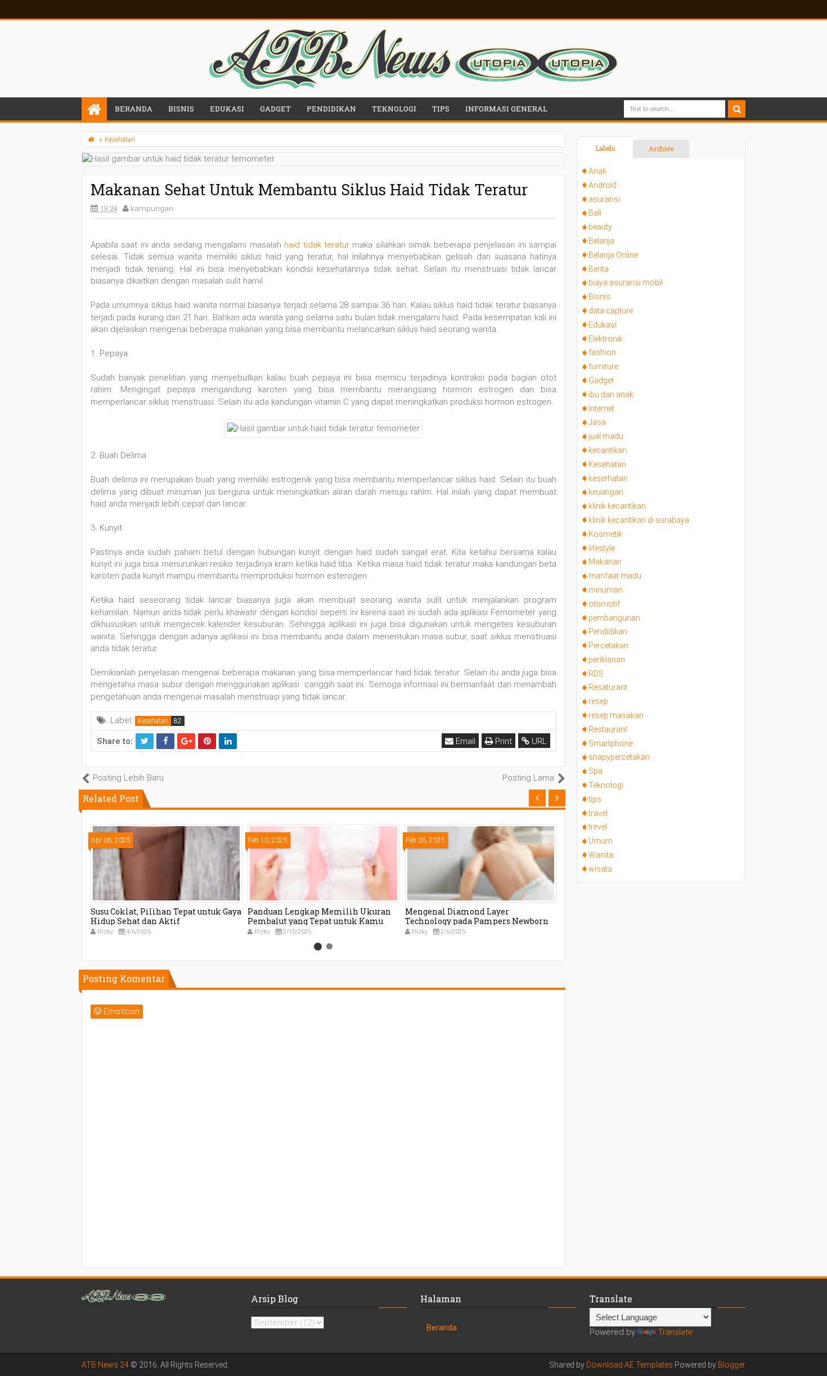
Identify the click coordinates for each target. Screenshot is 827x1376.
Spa (595, 771)
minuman (605, 589)
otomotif (604, 603)
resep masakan (616, 715)
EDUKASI (227, 109)
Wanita (600, 854)
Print (502, 741)
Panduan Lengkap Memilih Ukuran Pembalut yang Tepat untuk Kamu (319, 916)
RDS (596, 673)
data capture (610, 310)
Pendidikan (607, 631)
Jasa (597, 422)
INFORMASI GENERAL (506, 109)
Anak (597, 171)
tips (594, 799)
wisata (600, 868)
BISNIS (181, 109)
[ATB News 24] (94, 110)
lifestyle (601, 548)
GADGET (275, 109)
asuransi (604, 199)
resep (598, 701)
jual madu (605, 436)
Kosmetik (605, 534)
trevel (597, 826)
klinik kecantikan (617, 505)
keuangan (605, 491)
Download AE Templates (629, 1364)
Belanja (601, 240)
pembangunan (614, 617)
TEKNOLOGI (394, 109)
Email (464, 741)
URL (538, 741)
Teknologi (605, 785)
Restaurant (607, 729)
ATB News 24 (105, 1364)
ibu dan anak (610, 394)
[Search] (736, 109)
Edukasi (602, 324)
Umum (600, 840)
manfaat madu (614, 575)
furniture (603, 366)
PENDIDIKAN (331, 109)
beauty (600, 226)
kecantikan (607, 450)
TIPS (441, 109)
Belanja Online (613, 254)
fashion (602, 352)
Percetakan (608, 645)
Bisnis (599, 296)
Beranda (133, 109)
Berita (598, 269)
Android (602, 185)
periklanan (606, 659)
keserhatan (608, 478)
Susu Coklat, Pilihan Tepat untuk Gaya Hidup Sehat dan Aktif (166, 916)
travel (598, 813)
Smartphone (610, 743)
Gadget (601, 380)
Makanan (605, 561)
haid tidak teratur (316, 245)
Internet (601, 408)
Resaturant (607, 687)
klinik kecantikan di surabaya (638, 520)
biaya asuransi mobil (625, 282)
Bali (594, 212)
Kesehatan (153, 721)
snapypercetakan (619, 756)
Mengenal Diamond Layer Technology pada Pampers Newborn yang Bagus (477, 921)
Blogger (731, 1364)
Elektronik (605, 338)
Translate (675, 1332)
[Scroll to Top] (813, 1356)
